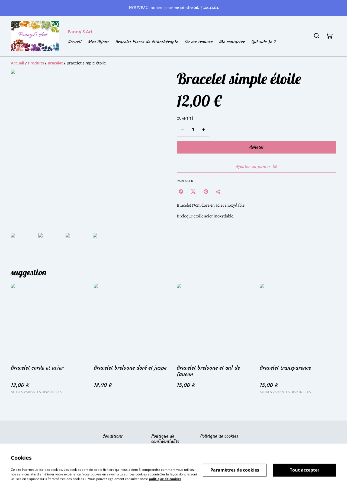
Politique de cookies (219, 436)
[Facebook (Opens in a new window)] (181, 191)
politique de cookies (165, 478)
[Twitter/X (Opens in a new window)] (193, 191)
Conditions (112, 436)
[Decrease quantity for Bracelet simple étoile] (182, 129)
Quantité (185, 118)
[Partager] (218, 191)
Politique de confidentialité (165, 438)
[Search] (316, 36)
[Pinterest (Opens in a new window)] (206, 191)
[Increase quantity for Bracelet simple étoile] (203, 129)
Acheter (256, 147)
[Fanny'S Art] (35, 36)
